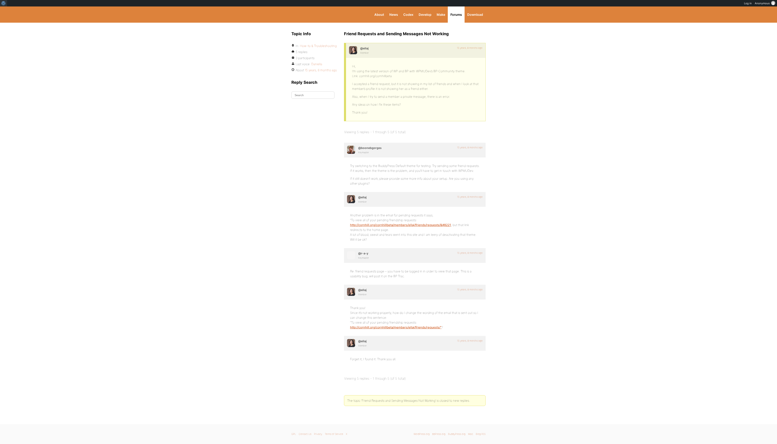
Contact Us (305, 434)
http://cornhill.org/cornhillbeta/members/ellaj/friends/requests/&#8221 (400, 225)
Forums (456, 15)
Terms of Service (334, 434)
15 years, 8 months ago (469, 47)
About (379, 15)
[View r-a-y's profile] (351, 255)
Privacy (318, 434)
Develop (425, 15)
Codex (408, 15)
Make (441, 15)
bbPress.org (438, 434)
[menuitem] (3, 3)
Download (475, 15)
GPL (293, 434)
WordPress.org (422, 434)
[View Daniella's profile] (353, 50)
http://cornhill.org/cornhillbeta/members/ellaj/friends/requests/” (396, 327)
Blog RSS (481, 434)
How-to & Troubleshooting (318, 46)
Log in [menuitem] (748, 3)
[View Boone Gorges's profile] (351, 150)
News (393, 15)
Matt (470, 434)
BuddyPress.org (318, 14)
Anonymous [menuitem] (762, 3)
